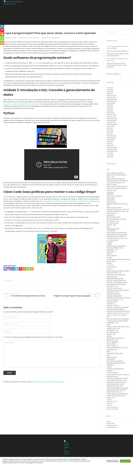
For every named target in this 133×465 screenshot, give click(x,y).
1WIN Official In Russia (114, 196)
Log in (108, 421)
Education (110, 252)
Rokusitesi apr (111, 357)
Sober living (111, 359)
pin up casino (111, 344)
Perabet (109, 336)
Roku (108, 355)
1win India (110, 194)
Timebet (109, 367)
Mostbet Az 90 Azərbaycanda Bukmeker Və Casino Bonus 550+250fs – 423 (117, 284)
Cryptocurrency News (115, 248)
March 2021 (110, 145)
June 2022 (110, 130)
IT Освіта (110, 269)
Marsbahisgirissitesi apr (115, 278)
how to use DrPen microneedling (117, 51)
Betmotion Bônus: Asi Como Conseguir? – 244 (116, 220)
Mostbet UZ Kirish (113, 305)
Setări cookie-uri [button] (112, 461)
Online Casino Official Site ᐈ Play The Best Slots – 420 (118, 327)
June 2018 (110, 157)
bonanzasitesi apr (113, 229)
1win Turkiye (111, 198)
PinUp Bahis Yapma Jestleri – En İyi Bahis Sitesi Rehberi (118, 55)
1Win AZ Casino (112, 184)
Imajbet (109, 263)
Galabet (109, 257)
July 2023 (110, 105)
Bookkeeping (111, 230)
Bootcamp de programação (51, 38)
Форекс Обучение (112, 409)
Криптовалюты (112, 401)
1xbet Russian (111, 202)
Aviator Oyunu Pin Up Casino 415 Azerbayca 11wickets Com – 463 (118, 210)
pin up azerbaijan (113, 342)
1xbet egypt (111, 200)
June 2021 (110, 141)
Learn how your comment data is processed (48, 382)
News (108, 325)
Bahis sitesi (110, 215)
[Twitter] (16, 269)
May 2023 (110, 109)
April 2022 (110, 134)
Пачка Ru (110, 403)
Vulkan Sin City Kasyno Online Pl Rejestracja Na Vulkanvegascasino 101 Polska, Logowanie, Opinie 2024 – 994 (118, 377)
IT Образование (112, 267)
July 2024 (110, 88)
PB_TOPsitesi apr (112, 332)
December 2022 (112, 118)
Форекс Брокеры (112, 407)
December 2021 (112, 137)
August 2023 (111, 103)
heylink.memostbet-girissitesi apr (118, 259)
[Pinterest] (20, 269)
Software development (115, 361)
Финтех (109, 405)
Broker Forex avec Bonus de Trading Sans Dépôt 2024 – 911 (117, 237)
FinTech (109, 254)
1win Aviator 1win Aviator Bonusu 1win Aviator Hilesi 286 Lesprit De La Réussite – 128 (117, 181)
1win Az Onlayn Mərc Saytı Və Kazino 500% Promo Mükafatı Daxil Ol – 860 (117, 188)
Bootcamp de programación (117, 234)
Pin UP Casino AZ (112, 346)
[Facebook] (5, 269)
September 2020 (112, 151)
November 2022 (112, 120)
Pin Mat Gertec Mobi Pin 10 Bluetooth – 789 (116, 339)
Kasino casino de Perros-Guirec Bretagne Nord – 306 (118, 272)
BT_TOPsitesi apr (112, 240)
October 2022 (111, 122)
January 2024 (111, 97)
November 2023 (112, 101)
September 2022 (112, 124)
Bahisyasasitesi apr (113, 217)
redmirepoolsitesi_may (115, 353)
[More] (32, 269)
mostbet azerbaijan (114, 294)
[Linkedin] (13, 269)
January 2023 (111, 116)
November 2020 (112, 149)
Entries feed (110, 423)
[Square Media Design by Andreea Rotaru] (19, 13)
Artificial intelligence (114, 207)
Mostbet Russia (112, 302)
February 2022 (111, 136)
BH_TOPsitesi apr (112, 223)
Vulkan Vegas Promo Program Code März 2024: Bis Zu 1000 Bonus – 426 (117, 395)
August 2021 (111, 139)
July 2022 (110, 128)
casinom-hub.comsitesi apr (116, 246)
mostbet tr (111, 303)
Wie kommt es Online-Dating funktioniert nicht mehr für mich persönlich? (117, 65)
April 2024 (110, 93)
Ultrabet (110, 371)
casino (109, 244)
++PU (108, 169)
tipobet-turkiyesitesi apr (115, 369)
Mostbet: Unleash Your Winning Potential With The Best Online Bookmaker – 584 (118, 321)
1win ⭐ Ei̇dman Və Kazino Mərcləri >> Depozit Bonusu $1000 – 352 (116, 175)
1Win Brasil (110, 192)
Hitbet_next (111, 261)
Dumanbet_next (112, 250)
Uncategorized (112, 372)
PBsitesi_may (111, 334)
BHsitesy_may (111, 225)
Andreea (24, 38)
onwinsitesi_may (113, 330)
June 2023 (110, 107)
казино (109, 399)
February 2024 (111, 95)
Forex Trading (112, 255)
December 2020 (112, 147)
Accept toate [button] (125, 461)
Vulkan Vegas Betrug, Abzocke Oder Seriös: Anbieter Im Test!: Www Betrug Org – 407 (117, 390)
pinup (108, 351)
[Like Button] (64, 38)
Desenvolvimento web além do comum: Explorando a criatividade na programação (69, 201)
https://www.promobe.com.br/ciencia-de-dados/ (21, 104)
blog (108, 227)
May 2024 (110, 91)
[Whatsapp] (28, 269)
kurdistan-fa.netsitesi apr (116, 275)
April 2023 (110, 111)
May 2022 (110, 132)
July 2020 (110, 153)
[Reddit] (24, 269)
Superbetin (110, 365)
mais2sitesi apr (112, 277)
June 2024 (110, 90)
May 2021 (110, 143)
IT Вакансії (110, 265)
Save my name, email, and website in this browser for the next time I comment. (34, 337)
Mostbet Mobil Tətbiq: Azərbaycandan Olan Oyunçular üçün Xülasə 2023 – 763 (118, 298)
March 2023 (110, 113)
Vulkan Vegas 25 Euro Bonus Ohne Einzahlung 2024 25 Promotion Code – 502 (116, 384)
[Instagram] (9, 269)
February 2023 (111, 114)
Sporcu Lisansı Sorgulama (116, 363)
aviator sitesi (111, 213)
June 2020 (110, 155)
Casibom (110, 242)
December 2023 (112, 99)
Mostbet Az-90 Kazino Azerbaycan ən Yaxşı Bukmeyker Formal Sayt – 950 (118, 290)
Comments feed (112, 425)
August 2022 (111, 126)
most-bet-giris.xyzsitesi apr (116, 280)
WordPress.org (111, 427)
